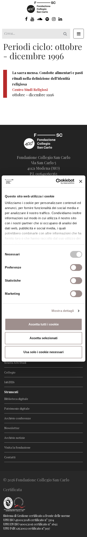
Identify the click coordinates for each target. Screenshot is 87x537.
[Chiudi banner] (80, 181)
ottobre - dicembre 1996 (33, 94)
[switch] (76, 267)
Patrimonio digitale (17, 408)
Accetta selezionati (43, 338)
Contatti (9, 457)
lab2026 (9, 382)
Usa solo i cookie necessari (43, 352)
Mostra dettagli (63, 311)
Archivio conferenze (17, 418)
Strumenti (11, 392)
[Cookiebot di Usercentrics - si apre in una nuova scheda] (56, 181)
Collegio (9, 372)
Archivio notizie (14, 438)
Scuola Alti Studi (15, 363)
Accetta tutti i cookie (44, 324)
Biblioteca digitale (16, 399)
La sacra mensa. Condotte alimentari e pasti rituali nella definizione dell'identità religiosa (47, 78)
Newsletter (11, 428)
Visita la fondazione (17, 447)
